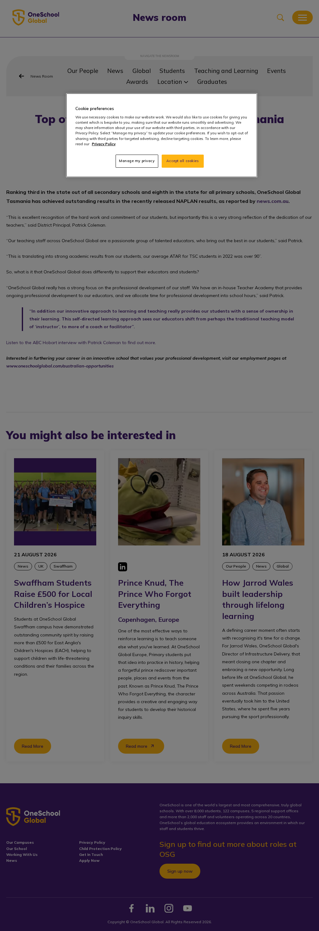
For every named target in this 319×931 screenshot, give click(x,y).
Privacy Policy (104, 144)
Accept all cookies (182, 161)
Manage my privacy (137, 161)
